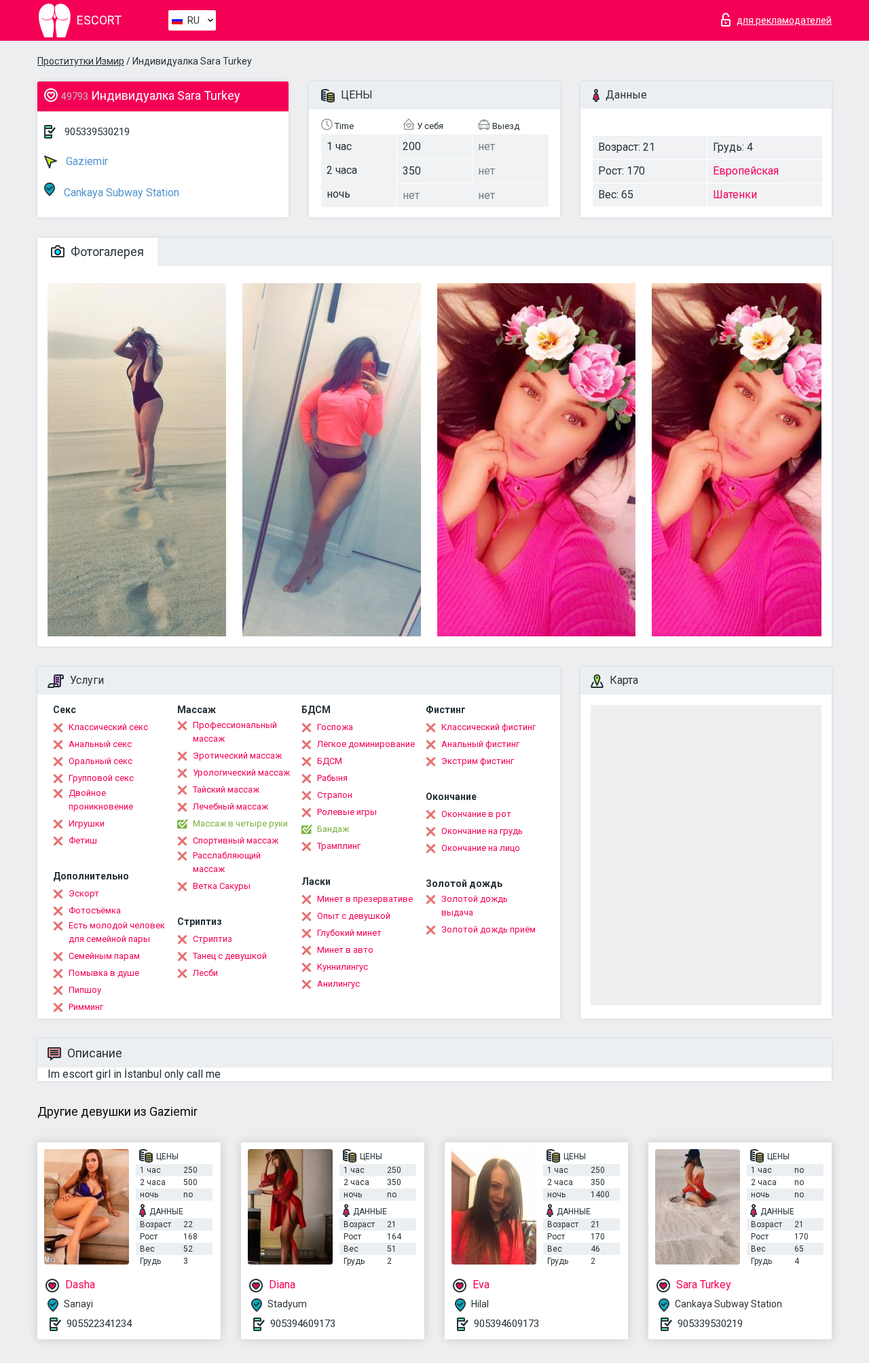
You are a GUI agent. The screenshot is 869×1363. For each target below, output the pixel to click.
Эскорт (84, 893)
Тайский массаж (226, 789)
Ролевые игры (347, 812)
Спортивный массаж (235, 840)
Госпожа (335, 727)
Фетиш (83, 840)
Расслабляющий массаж (227, 862)
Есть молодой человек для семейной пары (117, 932)
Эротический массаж (237, 755)
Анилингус (338, 984)
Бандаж (333, 829)
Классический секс (108, 727)
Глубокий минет (349, 933)
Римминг (86, 1007)
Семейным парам (104, 956)
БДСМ (329, 761)
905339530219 (97, 132)
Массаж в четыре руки (240, 823)
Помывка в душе (104, 973)
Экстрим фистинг (477, 761)
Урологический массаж (241, 772)
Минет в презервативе (365, 899)
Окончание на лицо (480, 848)
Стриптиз (212, 939)
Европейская (746, 170)
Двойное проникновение (101, 800)
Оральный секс (100, 761)
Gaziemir (85, 161)
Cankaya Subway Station (120, 192)
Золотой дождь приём (488, 929)
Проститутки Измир (80, 61)
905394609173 (302, 1323)
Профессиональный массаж (235, 732)
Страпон (334, 795)
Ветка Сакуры (222, 886)
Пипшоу (85, 990)
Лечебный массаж (230, 806)
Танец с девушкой (230, 956)
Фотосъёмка (95, 910)
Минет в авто (345, 950)
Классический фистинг (488, 727)
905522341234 (99, 1323)
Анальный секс (100, 744)
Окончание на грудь (482, 831)
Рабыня (332, 778)
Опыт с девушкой (353, 916)
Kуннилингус (342, 967)
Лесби (205, 973)
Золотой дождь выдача (474, 905)
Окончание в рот (476, 814)
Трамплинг (338, 846)
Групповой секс (101, 778)
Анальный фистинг (480, 744)
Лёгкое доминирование (366, 744)
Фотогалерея (106, 251)
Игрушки (87, 823)
